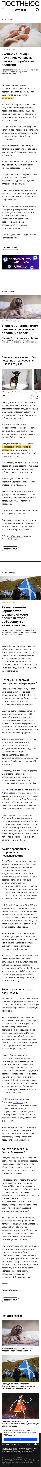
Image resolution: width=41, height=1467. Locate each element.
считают (30, 824)
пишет (20, 1246)
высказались (8, 1230)
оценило (33, 758)
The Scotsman (16, 914)
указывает (17, 974)
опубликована (15, 234)
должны (29, 1064)
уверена (13, 793)
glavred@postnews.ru (27, 1462)
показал (11, 1183)
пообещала (18, 1102)
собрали (31, 427)
